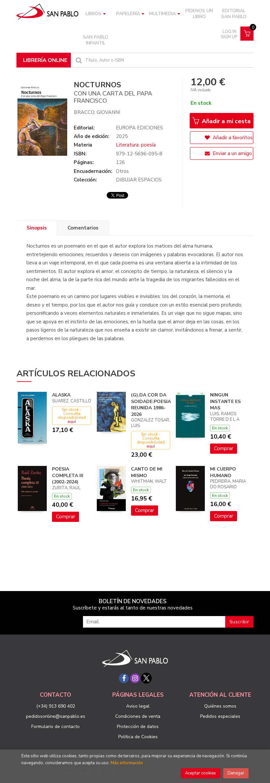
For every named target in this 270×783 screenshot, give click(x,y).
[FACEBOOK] (124, 678)
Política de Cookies (138, 737)
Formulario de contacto (55, 726)
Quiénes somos (220, 706)
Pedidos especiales (220, 716)
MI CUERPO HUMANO (223, 472)
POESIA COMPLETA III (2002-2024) (67, 475)
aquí (72, 421)
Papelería (128, 14)
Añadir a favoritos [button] (232, 137)
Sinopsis (37, 228)
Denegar (236, 773)
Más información (127, 763)
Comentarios (83, 228)
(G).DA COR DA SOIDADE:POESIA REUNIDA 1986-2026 (151, 405)
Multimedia (162, 14)
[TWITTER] (146, 678)
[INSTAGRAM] (135, 678)
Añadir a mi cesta (225, 121)
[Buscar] (78, 60)
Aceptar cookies (200, 773)
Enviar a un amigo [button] (231, 153)
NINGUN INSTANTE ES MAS (225, 401)
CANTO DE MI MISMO (146, 472)
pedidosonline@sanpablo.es (55, 716)
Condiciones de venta (137, 716)
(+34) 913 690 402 (55, 706)
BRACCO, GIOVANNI (97, 112)
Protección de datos (138, 726)
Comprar (223, 448)
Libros (93, 14)
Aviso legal (137, 706)
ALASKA (61, 395)
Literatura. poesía (136, 145)
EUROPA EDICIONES (139, 127)
